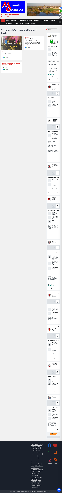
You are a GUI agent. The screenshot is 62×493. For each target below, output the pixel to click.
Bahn (37, 444)
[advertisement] (44, 9)
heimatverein (34, 456)
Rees (32, 473)
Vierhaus (33, 485)
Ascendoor (39, 491)
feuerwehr (37, 450)
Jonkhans (36, 458)
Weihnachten (34, 487)
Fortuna (33, 452)
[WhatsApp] (60, 11)
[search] (60, 22)
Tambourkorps (34, 479)
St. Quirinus (33, 477)
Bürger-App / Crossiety (11, 20)
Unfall (39, 481)
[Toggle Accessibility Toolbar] (59, 490)
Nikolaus (41, 469)
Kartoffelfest (34, 462)
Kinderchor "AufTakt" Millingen (13, 63)
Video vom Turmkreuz (30, 38)
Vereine (27, 23)
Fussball (38, 452)
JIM (32, 458)
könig (32, 465)
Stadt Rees (40, 477)
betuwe (41, 444)
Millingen (52, 20)
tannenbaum (34, 481)
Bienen (32, 446)
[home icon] (3, 20)
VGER (38, 483)
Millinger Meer (34, 469)
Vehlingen (33, 483)
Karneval (36, 460)
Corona (32, 448)
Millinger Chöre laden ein (8, 53)
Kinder (39, 462)
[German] (46, 29)
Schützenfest (37, 473)
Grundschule (39, 454)
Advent (32, 444)
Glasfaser (33, 454)
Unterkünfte (45, 20)
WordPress (49, 491)
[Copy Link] (60, 17)
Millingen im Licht (35, 467)
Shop (17, 23)
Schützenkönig (34, 475)
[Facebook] (60, 7)
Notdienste (36, 20)
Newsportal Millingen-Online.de (10, 15)
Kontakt (33, 23)
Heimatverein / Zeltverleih (26, 20)
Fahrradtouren (9, 23)
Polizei (32, 471)
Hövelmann (41, 456)
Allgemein (4, 51)
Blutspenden (38, 446)
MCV (36, 465)
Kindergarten (34, 464)
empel (32, 450)
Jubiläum (41, 458)
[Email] (60, 14)
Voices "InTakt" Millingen (7, 64)
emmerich (38, 448)
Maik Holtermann (6, 54)
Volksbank (39, 485)
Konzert (4, 66)
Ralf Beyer (38, 471)
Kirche (21, 23)
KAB (32, 460)
